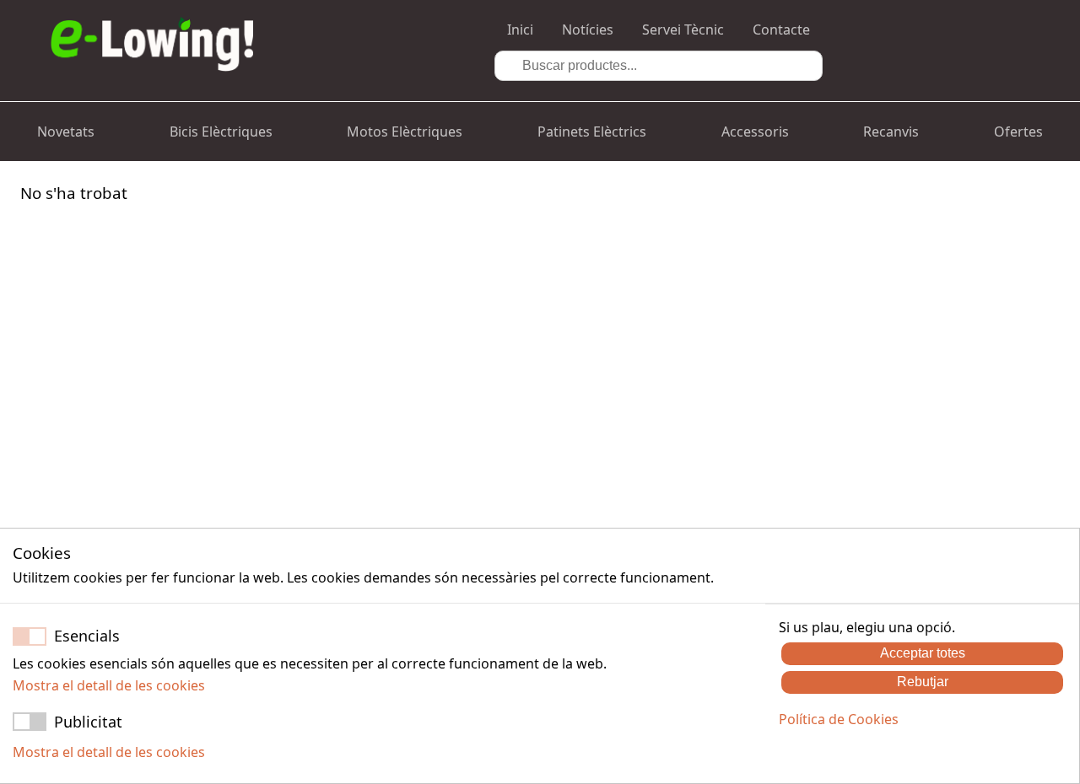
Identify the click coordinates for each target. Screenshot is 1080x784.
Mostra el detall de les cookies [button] (109, 685)
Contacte (781, 29)
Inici (520, 29)
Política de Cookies (839, 719)
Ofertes (1018, 131)
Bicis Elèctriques (221, 131)
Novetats (65, 131)
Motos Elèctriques (404, 131)
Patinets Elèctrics (591, 131)
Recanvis (891, 131)
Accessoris (755, 131)
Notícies (587, 29)
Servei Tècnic (683, 29)
